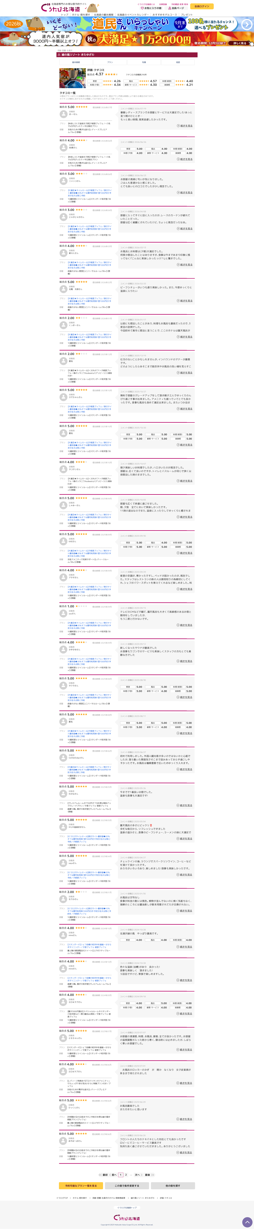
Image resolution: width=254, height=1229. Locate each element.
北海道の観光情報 (103, 14)
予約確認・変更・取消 (179, 4)
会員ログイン (202, 6)
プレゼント (187, 14)
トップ (64, 14)
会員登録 (163, 4)
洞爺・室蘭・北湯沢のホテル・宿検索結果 (108, 1198)
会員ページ (178, 8)
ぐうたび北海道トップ (127, 1207)
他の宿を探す (173, 1185)
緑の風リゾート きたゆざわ (77, 54)
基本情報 (76, 62)
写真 (144, 62)
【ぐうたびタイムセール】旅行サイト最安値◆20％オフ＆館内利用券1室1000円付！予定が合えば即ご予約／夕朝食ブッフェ (88, 839)
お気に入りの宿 (153, 8)
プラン (110, 62)
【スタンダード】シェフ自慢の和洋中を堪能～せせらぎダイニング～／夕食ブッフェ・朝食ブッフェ (89, 945)
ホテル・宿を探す (81, 14)
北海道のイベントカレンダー (133, 14)
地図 (178, 62)
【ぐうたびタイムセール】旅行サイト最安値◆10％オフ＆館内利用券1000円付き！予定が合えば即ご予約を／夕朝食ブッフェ (89, 911)
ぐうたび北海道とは (146, 4)
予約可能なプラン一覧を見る (81, 1185)
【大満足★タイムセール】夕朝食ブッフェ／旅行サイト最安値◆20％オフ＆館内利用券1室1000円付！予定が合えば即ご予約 (90, 193)
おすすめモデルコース (165, 14)
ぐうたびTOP (62, 1198)
